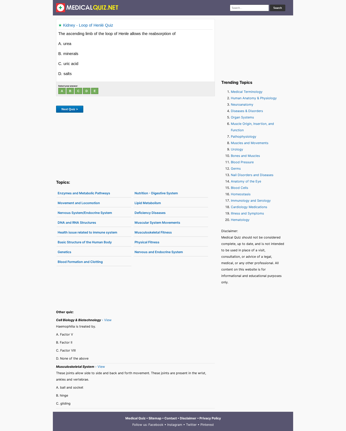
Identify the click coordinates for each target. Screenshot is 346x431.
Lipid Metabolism (148, 203)
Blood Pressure (242, 162)
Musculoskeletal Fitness (153, 232)
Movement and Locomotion (79, 203)
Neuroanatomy (242, 104)
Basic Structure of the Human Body (85, 242)
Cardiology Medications (249, 207)
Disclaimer (188, 418)
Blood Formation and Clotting (80, 262)
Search (277, 7)
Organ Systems (242, 117)
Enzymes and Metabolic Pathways (84, 193)
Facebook (155, 425)
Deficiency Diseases (150, 213)
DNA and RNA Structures (77, 223)
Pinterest (207, 425)
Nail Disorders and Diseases (252, 175)
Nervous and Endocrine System (159, 252)
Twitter (191, 425)
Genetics (64, 252)
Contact (170, 418)
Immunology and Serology (251, 200)
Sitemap (155, 418)
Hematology (240, 220)
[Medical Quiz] (87, 7)
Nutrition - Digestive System (156, 193)
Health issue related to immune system (87, 232)
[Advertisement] (135, 145)
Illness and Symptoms (247, 213)
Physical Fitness (147, 242)
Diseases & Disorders (247, 111)
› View (107, 320)
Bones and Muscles (245, 156)
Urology (237, 149)
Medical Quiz (135, 418)
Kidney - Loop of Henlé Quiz (88, 25)
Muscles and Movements (249, 143)
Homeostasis (240, 194)
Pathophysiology (243, 136)
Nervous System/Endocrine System (85, 213)
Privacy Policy (210, 418)
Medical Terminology (247, 92)
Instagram (174, 425)
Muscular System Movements (157, 223)
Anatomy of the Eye (246, 181)
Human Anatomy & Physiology (254, 98)
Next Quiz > (69, 109)
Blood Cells (239, 188)
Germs (236, 168)
